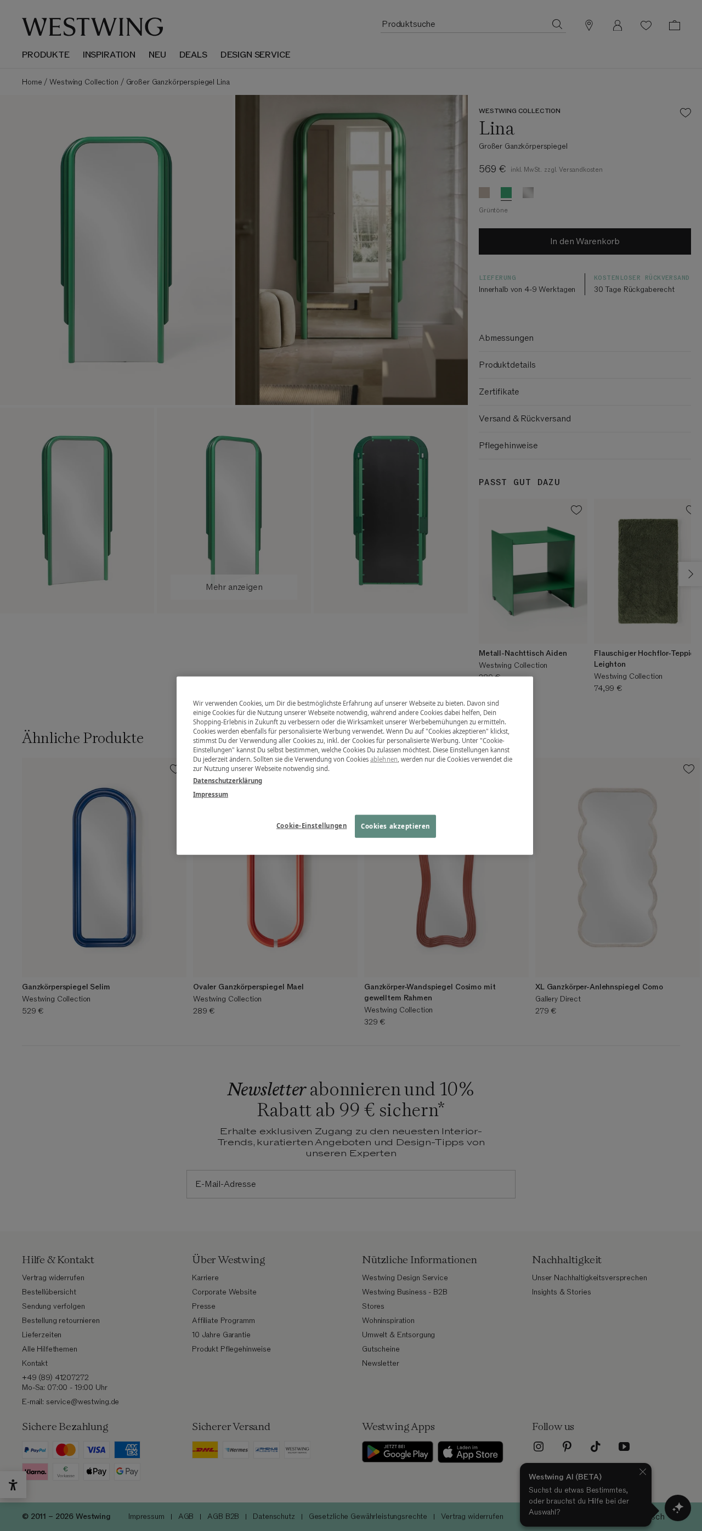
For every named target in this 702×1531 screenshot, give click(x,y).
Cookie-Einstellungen (311, 825)
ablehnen (384, 759)
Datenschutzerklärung (227, 780)
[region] (355, 766)
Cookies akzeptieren (395, 825)
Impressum (210, 794)
